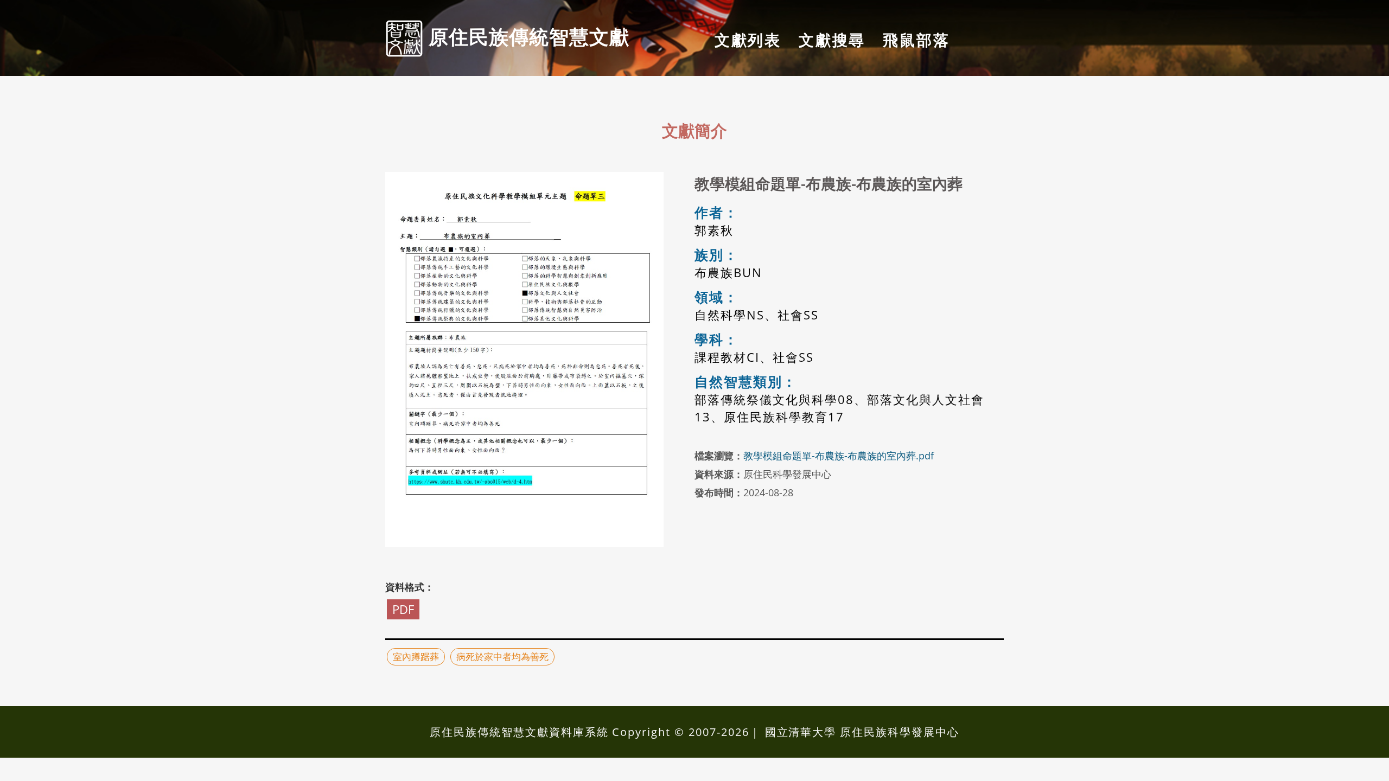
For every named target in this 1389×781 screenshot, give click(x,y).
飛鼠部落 (916, 39)
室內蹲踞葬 (416, 656)
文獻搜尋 (832, 39)
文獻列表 (748, 39)
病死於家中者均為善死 (502, 656)
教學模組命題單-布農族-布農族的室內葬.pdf (838, 455)
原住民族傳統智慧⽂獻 (526, 36)
